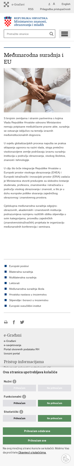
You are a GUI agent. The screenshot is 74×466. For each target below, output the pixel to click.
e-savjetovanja (12, 345)
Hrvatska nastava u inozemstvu (28, 294)
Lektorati (14, 283)
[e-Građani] (20, 4)
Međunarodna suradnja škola (26, 288)
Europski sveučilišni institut (25, 305)
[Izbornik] (64, 34)
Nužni (8, 381)
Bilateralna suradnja (21, 271)
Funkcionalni (12, 396)
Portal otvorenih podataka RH (21, 349)
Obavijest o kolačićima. (32, 452)
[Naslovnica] (37, 21)
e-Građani (10, 340)
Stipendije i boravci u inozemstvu (28, 300)
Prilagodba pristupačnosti (55, 9)
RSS (30, 9)
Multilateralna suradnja (22, 277)
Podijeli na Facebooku (14, 322)
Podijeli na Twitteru (22, 322)
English (66, 3)
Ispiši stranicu (6, 322)
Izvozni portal (12, 353)
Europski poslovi (19, 266)
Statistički (11, 412)
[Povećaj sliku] (37, 90)
